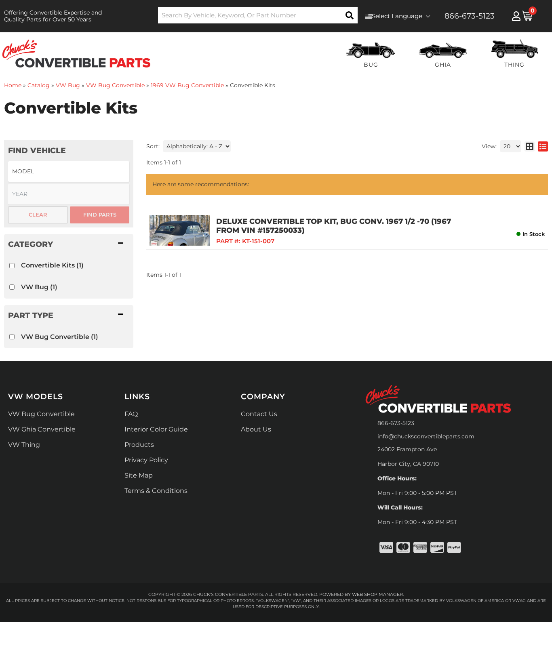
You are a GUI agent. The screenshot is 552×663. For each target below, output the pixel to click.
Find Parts (99, 214)
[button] (258, 15)
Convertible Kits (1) (52, 265)
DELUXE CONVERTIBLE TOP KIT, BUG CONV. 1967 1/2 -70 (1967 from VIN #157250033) (333, 226)
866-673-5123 (395, 423)
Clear (38, 214)
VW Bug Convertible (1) (59, 337)
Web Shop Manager (377, 594)
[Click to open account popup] (516, 16)
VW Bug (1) (39, 287)
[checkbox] (12, 265)
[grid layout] (530, 146)
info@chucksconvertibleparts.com (425, 436)
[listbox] (68, 171)
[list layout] (543, 146)
